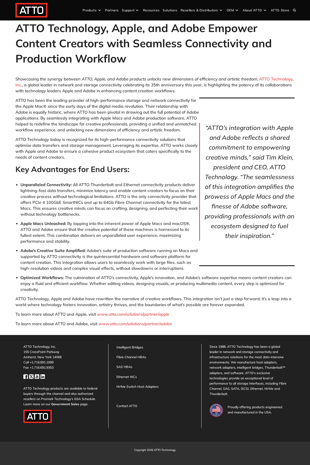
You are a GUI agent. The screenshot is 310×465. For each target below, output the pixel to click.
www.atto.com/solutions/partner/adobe (135, 323)
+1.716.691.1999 (42, 362)
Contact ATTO (126, 406)
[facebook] (26, 376)
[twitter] (32, 376)
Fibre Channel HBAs (131, 357)
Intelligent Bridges (129, 347)
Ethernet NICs (126, 377)
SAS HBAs (124, 367)
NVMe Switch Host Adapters (137, 387)
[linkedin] (42, 376)
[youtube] (37, 376)
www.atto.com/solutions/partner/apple (133, 314)
